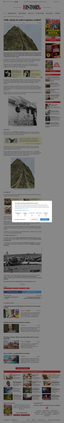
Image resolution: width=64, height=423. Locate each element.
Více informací (25, 208)
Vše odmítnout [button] (34, 219)
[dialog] (32, 211)
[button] (32, 210)
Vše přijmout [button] (44, 219)
